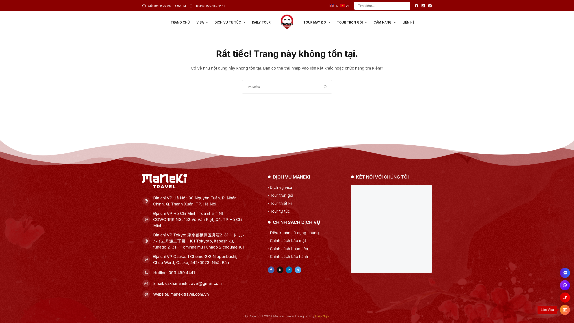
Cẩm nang (382, 22)
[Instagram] (430, 5)
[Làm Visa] (565, 310)
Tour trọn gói (350, 22)
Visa (200, 22)
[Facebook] (416, 5)
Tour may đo (314, 22)
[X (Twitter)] (423, 5)
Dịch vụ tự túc (228, 22)
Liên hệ (408, 22)
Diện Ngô (322, 316)
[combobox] (378, 6)
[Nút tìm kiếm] (406, 5)
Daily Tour (261, 22)
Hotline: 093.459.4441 (210, 5)
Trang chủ (180, 22)
